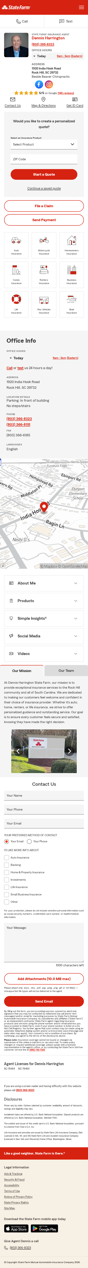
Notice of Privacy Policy (18, 1196)
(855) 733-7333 (37, 1050)
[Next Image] (69, 751)
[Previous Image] (19, 751)
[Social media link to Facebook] (39, 84)
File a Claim (44, 206)
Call (9, 368)
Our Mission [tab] (21, 671)
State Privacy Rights (16, 1202)
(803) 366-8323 (43, 44)
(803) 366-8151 (18, 424)
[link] (22, 7)
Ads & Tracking (13, 1173)
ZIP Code (19, 159)
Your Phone (15, 809)
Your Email (14, 823)
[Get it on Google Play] (44, 1228)
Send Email (44, 1001)
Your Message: (17, 927)
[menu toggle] (81, 7)
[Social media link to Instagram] (49, 84)
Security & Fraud (14, 1179)
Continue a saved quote (44, 188)
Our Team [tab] (66, 670)
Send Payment (44, 220)
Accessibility (11, 1185)
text (20, 368)
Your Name (14, 795)
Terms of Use (12, 1191)
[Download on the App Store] (16, 1228)
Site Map (9, 1208)
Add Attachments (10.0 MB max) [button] (44, 979)
